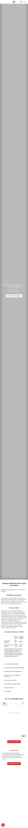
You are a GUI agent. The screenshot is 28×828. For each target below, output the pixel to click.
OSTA (16, 646)
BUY (16, 642)
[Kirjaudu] (3, 825)
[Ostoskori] (22, 2)
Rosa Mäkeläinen (14, 750)
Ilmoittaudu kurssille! (14, 295)
